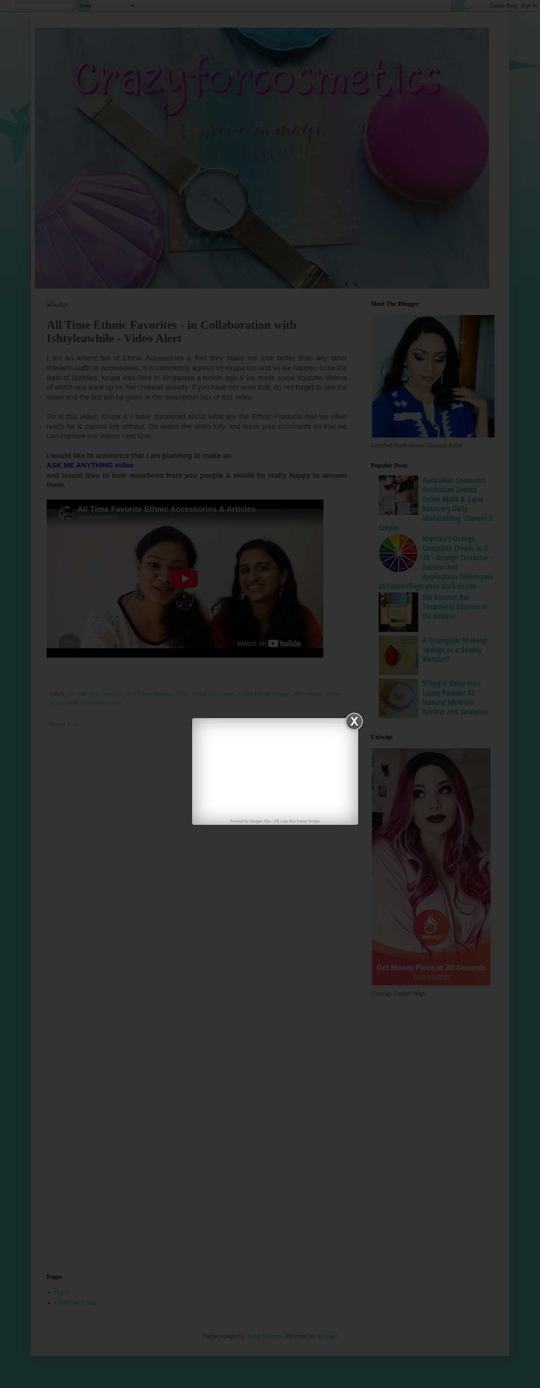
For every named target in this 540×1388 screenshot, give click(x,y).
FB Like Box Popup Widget (297, 821)
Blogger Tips (261, 821)
